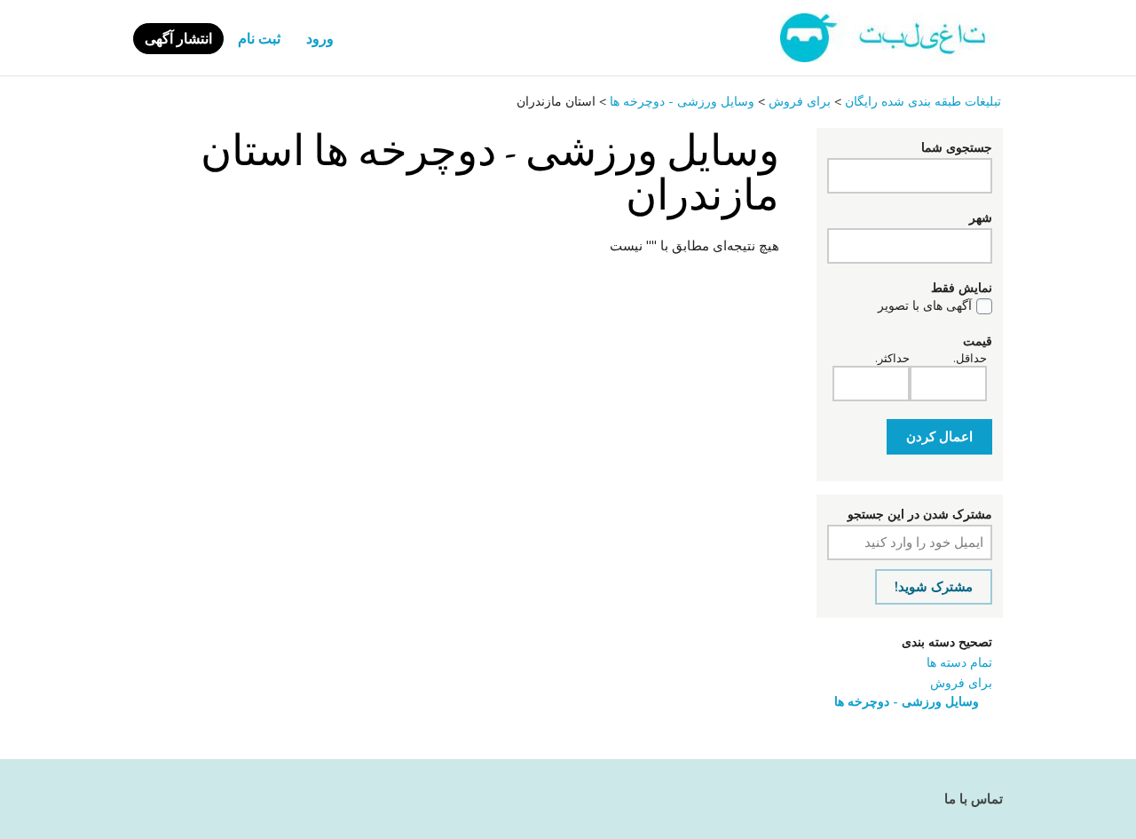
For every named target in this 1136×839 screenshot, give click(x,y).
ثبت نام (259, 39)
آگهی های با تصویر (925, 306)
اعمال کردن (939, 437)
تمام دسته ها (959, 662)
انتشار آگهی (178, 39)
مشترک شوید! (934, 587)
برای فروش (961, 683)
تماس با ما (973, 799)
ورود (320, 39)
